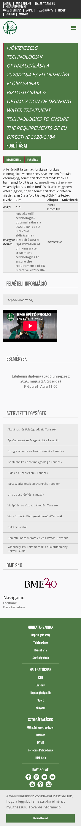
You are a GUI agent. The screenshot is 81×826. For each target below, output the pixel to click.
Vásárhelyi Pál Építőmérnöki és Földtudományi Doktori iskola (38, 549)
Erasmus (40, 685)
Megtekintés (13, 159)
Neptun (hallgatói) (40, 692)
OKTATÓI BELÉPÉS (12, 10)
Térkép (62, 10)
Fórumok (10, 603)
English (10, 14)
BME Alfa (40, 757)
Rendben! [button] (40, 818)
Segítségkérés (40, 657)
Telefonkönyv (45, 10)
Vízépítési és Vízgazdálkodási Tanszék (33, 505)
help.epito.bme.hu (16, 6)
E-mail (29, 10)
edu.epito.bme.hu (45, 3)
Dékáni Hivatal (17, 527)
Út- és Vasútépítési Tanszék (26, 494)
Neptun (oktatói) (40, 634)
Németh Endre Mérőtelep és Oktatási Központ (38, 538)
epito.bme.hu (23, 3)
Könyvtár (40, 707)
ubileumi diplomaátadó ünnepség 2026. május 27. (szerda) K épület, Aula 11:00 (41, 381)
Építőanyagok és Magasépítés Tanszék (33, 440)
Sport (40, 700)
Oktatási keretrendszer (40, 727)
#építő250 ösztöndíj (20, 300)
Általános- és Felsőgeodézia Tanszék (32, 429)
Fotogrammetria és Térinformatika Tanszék (36, 451)
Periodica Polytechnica (40, 750)
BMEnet (40, 734)
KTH (40, 677)
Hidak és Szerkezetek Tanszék (28, 473)
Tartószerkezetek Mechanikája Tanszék (34, 484)
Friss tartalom (14, 607)
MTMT (40, 742)
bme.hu (7, 3)
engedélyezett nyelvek (55, 182)
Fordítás (32, 159)
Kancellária (40, 650)
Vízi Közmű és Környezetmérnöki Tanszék (35, 516)
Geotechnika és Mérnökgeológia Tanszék (35, 462)
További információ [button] (44, 807)
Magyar (23, 14)
